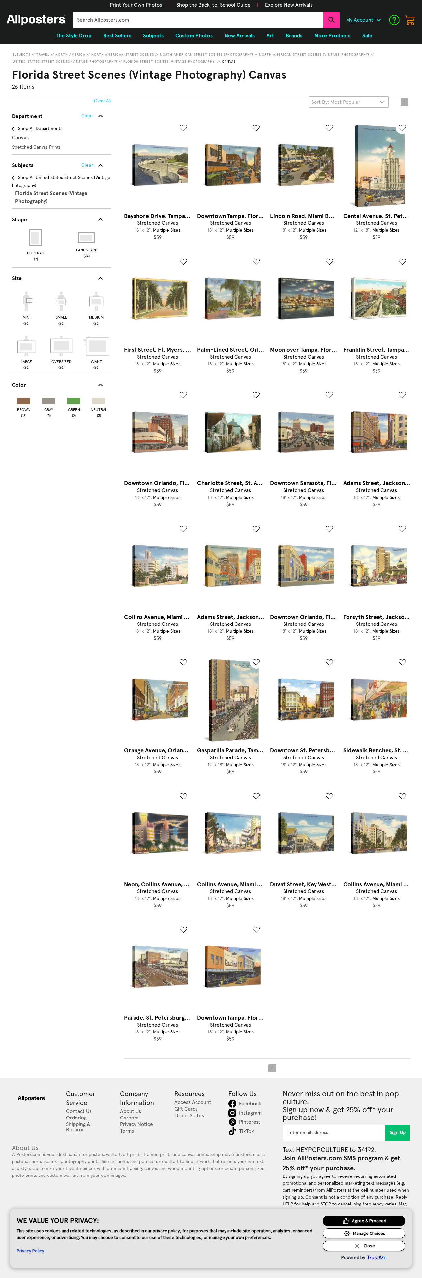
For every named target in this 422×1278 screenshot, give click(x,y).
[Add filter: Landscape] (87, 237)
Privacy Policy (30, 1251)
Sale (367, 35)
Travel (42, 54)
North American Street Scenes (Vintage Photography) (314, 54)
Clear (87, 165)
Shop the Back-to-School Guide (213, 5)
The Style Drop (73, 35)
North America (70, 54)
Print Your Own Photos (136, 5)
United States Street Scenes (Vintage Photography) (65, 61)
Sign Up (398, 1132)
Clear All (102, 101)
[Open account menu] (378, 20)
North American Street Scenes (122, 54)
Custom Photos (194, 35)
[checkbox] (26, 307)
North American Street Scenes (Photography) (206, 54)
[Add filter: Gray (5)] (49, 399)
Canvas (229, 61)
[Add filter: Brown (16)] (23, 399)
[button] (136, 5)
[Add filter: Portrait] (36, 237)
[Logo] (36, 20)
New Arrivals (240, 35)
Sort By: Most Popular (335, 102)
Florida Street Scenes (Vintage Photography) (169, 61)
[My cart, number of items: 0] (410, 20)
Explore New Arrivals (289, 5)
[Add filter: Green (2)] (74, 399)
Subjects (21, 54)
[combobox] (198, 20)
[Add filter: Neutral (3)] (99, 399)
